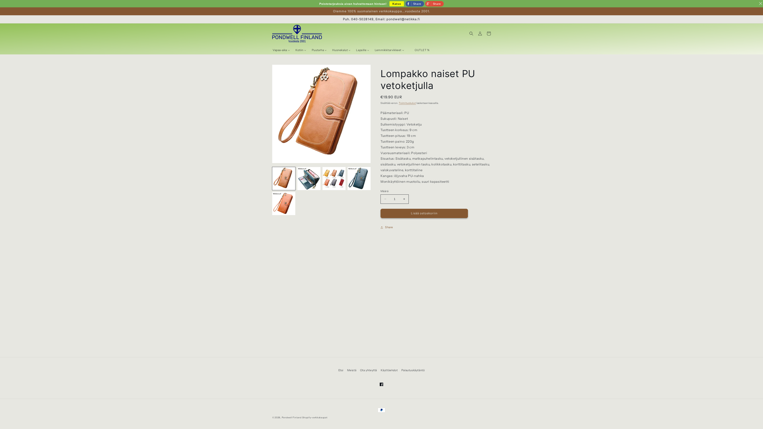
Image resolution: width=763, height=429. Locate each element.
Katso (396, 3)
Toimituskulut (407, 102)
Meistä (351, 370)
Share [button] (389, 227)
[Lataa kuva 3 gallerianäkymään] (334, 178)
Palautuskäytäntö (413, 370)
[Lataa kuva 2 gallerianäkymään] (308, 178)
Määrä (384, 191)
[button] (471, 33)
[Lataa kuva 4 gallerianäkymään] (359, 178)
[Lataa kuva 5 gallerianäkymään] (283, 203)
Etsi (340, 370)
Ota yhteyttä (368, 370)
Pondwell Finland (292, 417)
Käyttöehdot (389, 370)
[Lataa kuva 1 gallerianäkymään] (283, 178)
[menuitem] (281, 50)
